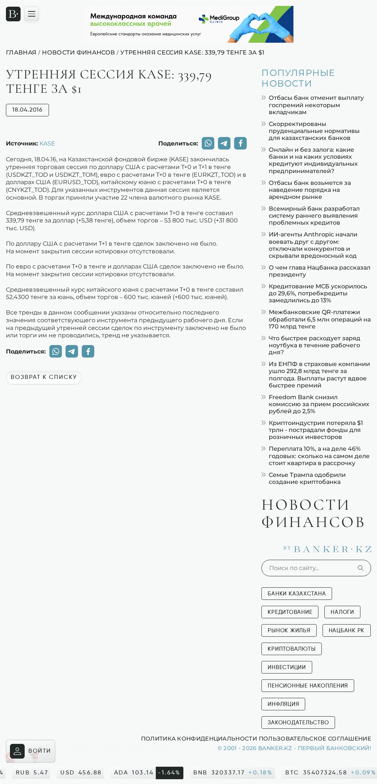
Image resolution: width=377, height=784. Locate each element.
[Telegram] (224, 143)
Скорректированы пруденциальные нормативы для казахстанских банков (314, 130)
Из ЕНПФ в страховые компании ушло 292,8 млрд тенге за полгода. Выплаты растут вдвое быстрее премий (319, 375)
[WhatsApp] (208, 143)
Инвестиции (287, 667)
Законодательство (298, 722)
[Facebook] (240, 143)
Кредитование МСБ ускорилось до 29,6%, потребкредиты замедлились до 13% (318, 293)
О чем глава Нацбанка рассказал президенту (319, 271)
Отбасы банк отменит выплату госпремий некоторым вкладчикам (316, 104)
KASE (47, 143)
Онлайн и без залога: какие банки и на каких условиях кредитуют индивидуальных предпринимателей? (313, 160)
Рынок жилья (289, 630)
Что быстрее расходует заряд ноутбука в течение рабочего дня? (314, 345)
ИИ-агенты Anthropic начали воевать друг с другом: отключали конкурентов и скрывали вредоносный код (313, 245)
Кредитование (290, 612)
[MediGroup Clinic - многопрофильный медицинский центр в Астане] (188, 24)
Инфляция (283, 704)
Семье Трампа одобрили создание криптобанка (307, 478)
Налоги (342, 612)
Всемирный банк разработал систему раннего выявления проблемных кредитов (314, 215)
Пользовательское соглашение (315, 738)
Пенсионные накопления (308, 686)
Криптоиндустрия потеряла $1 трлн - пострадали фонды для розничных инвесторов (316, 429)
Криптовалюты (292, 649)
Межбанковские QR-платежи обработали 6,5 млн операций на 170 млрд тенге (320, 319)
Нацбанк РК (347, 630)
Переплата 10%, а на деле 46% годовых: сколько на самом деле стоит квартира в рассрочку (319, 455)
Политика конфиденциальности (199, 738)
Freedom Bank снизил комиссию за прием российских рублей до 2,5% (319, 404)
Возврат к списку (44, 377)
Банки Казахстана (297, 594)
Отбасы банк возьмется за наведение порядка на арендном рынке (310, 189)
